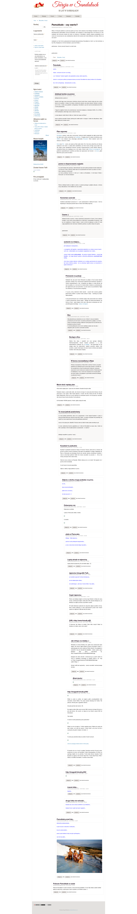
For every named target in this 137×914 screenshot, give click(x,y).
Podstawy (37, 93)
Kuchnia (37, 98)
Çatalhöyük (37, 130)
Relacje (44, 16)
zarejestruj (62, 60)
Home (35, 16)
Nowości (68, 16)
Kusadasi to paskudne (68, 446)
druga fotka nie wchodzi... (75, 800)
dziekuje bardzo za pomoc (65, 94)
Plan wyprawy (62, 131)
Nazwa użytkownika (39, 34)
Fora (35, 20)
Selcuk (58, 144)
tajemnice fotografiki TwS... (79, 573)
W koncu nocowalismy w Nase (82, 361)
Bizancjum (37, 133)
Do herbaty (37, 114)
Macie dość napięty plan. (66, 384)
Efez (63, 144)
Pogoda (37, 102)
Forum (52, 16)
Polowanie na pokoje (73, 276)
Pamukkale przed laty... (65, 819)
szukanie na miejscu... (72, 242)
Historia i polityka (39, 97)
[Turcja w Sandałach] (34, 171)
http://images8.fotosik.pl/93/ (77, 692)
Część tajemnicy (75, 595)
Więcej (47, 135)
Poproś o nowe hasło (39, 47)
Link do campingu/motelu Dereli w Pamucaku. (78, 743)
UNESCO (59, 139)
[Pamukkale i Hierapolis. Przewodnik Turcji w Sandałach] (40, 160)
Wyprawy (37, 105)
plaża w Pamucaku (73, 534)
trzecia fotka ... (72, 787)
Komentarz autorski (67, 198)
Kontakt (77, 16)
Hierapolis (85, 139)
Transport (37, 104)
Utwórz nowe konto (39, 45)
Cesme (97, 151)
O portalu (37, 112)
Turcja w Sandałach (75, 5)
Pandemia (37, 132)
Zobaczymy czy (69, 505)
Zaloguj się (54, 60)
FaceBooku (77, 137)
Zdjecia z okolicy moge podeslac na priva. (77, 480)
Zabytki (36, 107)
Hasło (35, 40)
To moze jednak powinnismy (69, 412)
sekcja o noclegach (83, 304)
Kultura (36, 100)
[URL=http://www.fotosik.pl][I (80, 620)
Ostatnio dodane (39, 92)
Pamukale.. (57, 65)
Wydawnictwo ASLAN (38, 164)
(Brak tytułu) (77, 678)
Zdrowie (37, 110)
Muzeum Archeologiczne (94, 149)
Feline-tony (37, 116)
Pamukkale (59, 135)
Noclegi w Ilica (74, 337)
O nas (60, 16)
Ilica (68, 315)
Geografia (37, 95)
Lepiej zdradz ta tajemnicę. (77, 559)
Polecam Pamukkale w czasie (64, 883)
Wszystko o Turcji (43, 20)
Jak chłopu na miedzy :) (80, 641)
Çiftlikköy (87, 344)
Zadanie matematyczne (41, 65)
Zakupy (36, 109)
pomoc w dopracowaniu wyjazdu (71, 164)
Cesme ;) (65, 214)
